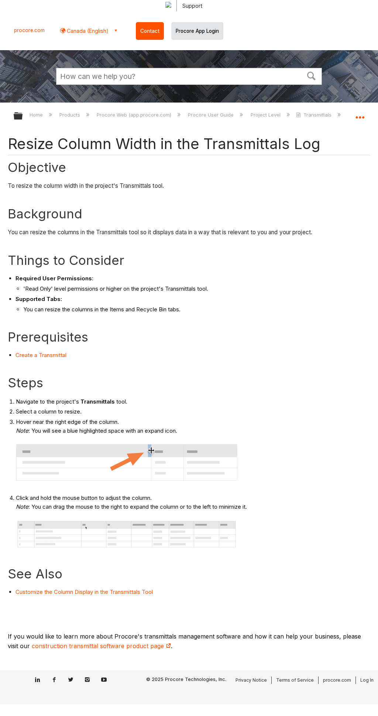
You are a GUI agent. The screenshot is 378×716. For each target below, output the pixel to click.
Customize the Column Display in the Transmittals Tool (84, 591)
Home (37, 115)
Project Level (266, 115)
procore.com (29, 30)
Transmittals (317, 115)
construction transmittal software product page (99, 646)
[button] (311, 75)
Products (70, 115)
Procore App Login (197, 31)
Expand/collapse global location (359, 113)
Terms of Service (295, 680)
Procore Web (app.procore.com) (135, 115)
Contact (149, 31)
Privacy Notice (251, 680)
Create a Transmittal (41, 355)
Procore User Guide (211, 115)
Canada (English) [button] (87, 31)
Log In (367, 680)
